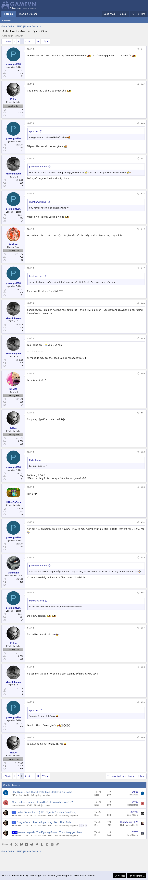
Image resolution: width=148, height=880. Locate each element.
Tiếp (44, 41)
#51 (143, 412)
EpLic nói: (34, 131)
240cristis (16, 795)
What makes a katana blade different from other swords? (42, 802)
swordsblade (18, 805)
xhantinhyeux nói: (38, 201)
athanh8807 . (18, 815)
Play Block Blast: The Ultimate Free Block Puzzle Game (42, 792)
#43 (143, 123)
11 (38, 41)
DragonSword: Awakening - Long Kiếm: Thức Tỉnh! (44, 822)
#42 (143, 84)
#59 (143, 702)
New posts (6, 20)
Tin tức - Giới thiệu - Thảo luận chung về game (56, 815)
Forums (8, 13)
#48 (143, 303)
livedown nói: (36, 276)
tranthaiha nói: (36, 600)
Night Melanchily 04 (129, 824)
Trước (8, 41)
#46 (143, 228)
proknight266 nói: (38, 166)
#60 (143, 737)
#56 (143, 592)
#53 (143, 486)
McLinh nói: (35, 459)
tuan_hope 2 (132, 814)
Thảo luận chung (42, 805)
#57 (143, 627)
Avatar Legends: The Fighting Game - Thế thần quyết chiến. (50, 832)
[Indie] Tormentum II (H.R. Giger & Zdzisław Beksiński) (46, 812)
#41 (143, 48)
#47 (143, 267)
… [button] (33, 41)
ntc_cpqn (8, 35)
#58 (143, 666)
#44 (143, 158)
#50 (143, 373)
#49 (143, 338)
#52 (143, 451)
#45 (143, 193)
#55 (143, 557)
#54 (143, 522)
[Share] (138, 49)
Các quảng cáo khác (41, 795)
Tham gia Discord (28, 13)
